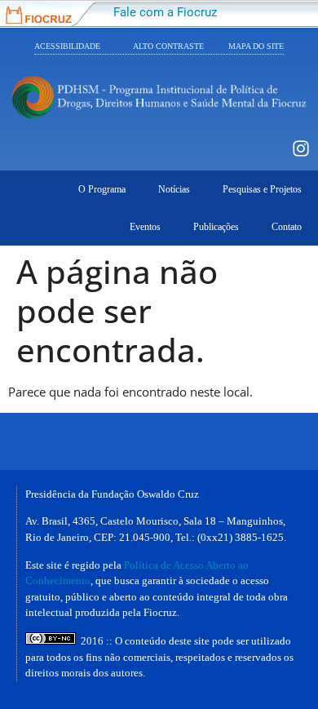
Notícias (174, 189)
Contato (287, 227)
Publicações (216, 227)
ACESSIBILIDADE (67, 46)
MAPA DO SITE (256, 46)
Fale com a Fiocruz (165, 12)
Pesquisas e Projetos (262, 189)
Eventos (145, 227)
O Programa (102, 189)
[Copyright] (50, 641)
